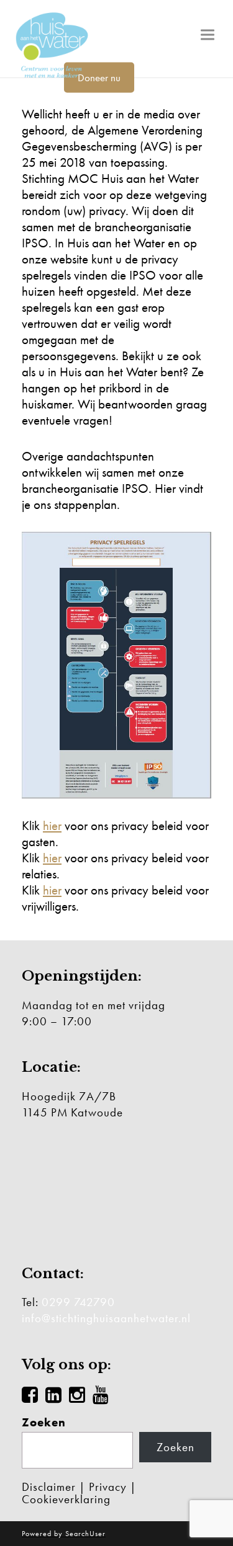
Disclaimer (49, 1487)
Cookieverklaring (66, 1499)
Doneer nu (99, 77)
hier (52, 825)
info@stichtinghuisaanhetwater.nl (106, 1318)
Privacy (108, 1487)
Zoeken (44, 1422)
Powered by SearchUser (64, 1534)
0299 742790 (78, 1302)
